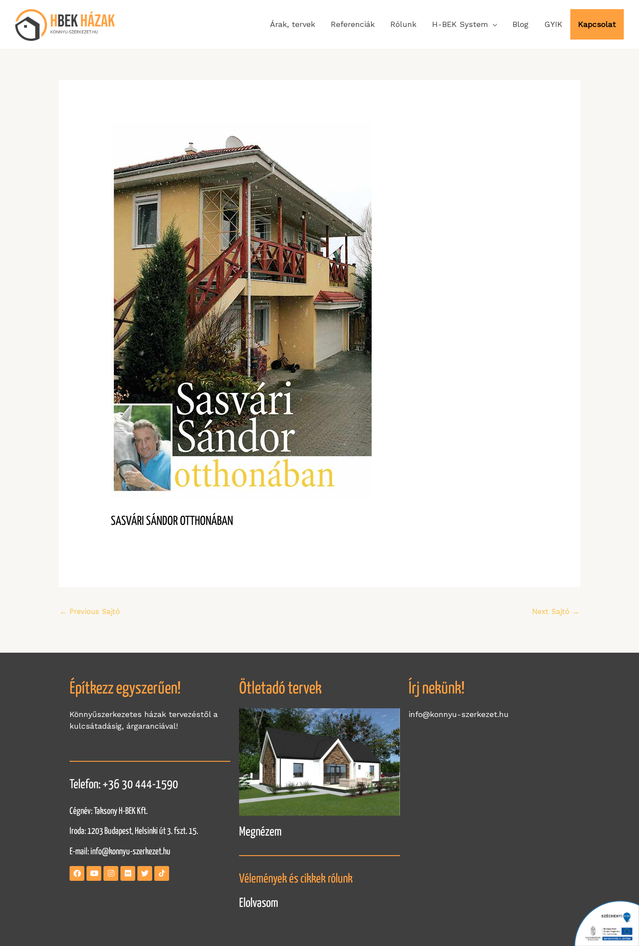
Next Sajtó (555, 611)
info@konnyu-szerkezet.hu (130, 851)
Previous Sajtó (90, 611)
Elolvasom (258, 903)
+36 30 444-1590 (140, 785)
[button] (464, 24)
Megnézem (260, 832)
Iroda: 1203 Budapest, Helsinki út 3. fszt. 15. (134, 831)
